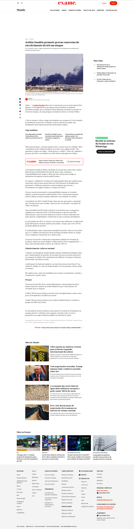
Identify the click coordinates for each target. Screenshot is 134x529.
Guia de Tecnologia (50, 478)
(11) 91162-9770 (104, 493)
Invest (18, 506)
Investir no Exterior (67, 493)
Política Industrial (67, 503)
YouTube (99, 474)
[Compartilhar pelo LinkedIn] (20, 105)
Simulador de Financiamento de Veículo (49, 504)
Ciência (34, 493)
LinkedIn (99, 477)
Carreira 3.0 (84, 485)
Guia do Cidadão (50, 475)
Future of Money (37, 490)
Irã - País (28, 322)
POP (33, 496)
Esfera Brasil (104, 452)
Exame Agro (35, 483)
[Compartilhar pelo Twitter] (20, 111)
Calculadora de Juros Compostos (51, 498)
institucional (21, 526)
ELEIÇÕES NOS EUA (111, 10)
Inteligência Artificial (20, 502)
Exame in (84, 481)
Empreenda (84, 503)
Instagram (100, 480)
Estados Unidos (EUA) (74, 320)
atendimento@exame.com (105, 500)
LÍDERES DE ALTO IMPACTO (22, 482)
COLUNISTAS (20, 513)
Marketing (35, 477)
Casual (34, 474)
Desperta (84, 488)
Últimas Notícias (22, 478)
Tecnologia (35, 486)
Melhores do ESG (67, 513)
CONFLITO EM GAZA (89, 10)
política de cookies (40, 526)
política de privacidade (52, 526)
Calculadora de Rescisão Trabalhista (51, 493)
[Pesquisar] (21, 3)
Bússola (64, 484)
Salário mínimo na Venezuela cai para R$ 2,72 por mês (106, 74)
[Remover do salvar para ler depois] (20, 118)
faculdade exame (87, 471)
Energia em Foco (66, 490)
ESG (18, 495)
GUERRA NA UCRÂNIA (74, 10)
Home (26, 39)
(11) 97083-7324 (104, 515)
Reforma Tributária (67, 475)
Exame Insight (21, 498)
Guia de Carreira (50, 484)
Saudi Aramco (49, 322)
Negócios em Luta (67, 499)
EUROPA (64, 10)
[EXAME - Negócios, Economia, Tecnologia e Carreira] (67, 3)
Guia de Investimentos (51, 481)
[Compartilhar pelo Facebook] (20, 102)
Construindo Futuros (68, 487)
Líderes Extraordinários (69, 496)
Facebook (99, 483)
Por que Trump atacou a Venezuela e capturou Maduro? (106, 80)
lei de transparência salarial (68, 526)
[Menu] (18, 3)
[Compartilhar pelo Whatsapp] (20, 99)
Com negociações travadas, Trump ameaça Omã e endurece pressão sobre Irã (33, 136)
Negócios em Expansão (68, 516)
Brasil (18, 486)
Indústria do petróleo (58, 320)
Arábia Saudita (39, 105)
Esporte (34, 480)
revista (83, 475)
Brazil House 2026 (67, 478)
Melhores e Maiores (67, 510)
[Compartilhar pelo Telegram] (20, 108)
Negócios (19, 509)
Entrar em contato (102, 490)
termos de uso (29, 526)
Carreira (19, 489)
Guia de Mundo (55, 10)
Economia (20, 492)
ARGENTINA (100, 10)
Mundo (21, 10)
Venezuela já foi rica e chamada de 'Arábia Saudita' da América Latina (106, 66)
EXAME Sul (65, 481)
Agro (82, 500)
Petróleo (46, 320)
